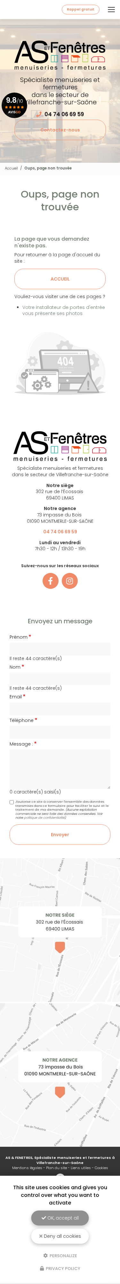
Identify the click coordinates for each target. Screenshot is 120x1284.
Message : (21, 744)
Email (16, 697)
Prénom (19, 637)
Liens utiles (81, 1167)
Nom (15, 667)
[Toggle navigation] (111, 9)
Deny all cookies (62, 1236)
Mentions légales (27, 1167)
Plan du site (56, 1167)
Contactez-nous (60, 130)
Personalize (63, 1255)
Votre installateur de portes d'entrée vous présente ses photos (63, 310)
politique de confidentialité (44, 817)
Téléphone (22, 720)
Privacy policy (62, 1268)
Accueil (11, 168)
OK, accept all (62, 1218)
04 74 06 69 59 (64, 114)
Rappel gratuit (80, 9)
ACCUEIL (60, 279)
